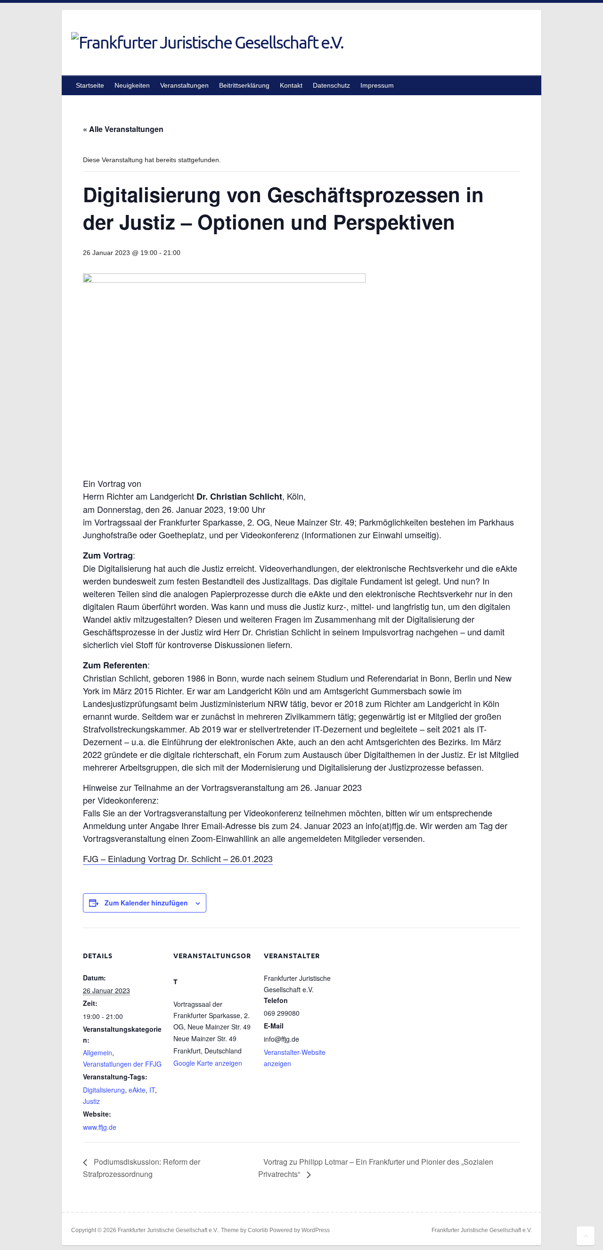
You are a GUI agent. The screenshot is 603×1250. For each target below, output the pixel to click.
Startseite (90, 85)
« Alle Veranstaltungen (123, 128)
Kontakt (291, 85)
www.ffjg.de (99, 1127)
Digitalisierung (104, 1089)
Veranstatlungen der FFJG (122, 1064)
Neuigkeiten (132, 85)
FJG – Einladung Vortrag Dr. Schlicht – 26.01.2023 (178, 858)
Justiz (91, 1101)
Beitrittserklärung (244, 85)
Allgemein (97, 1052)
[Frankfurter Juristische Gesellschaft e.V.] (207, 42)
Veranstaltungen (184, 85)
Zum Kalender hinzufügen (146, 902)
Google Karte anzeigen (207, 1063)
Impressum (377, 85)
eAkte (137, 1089)
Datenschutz (331, 85)
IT (152, 1089)
